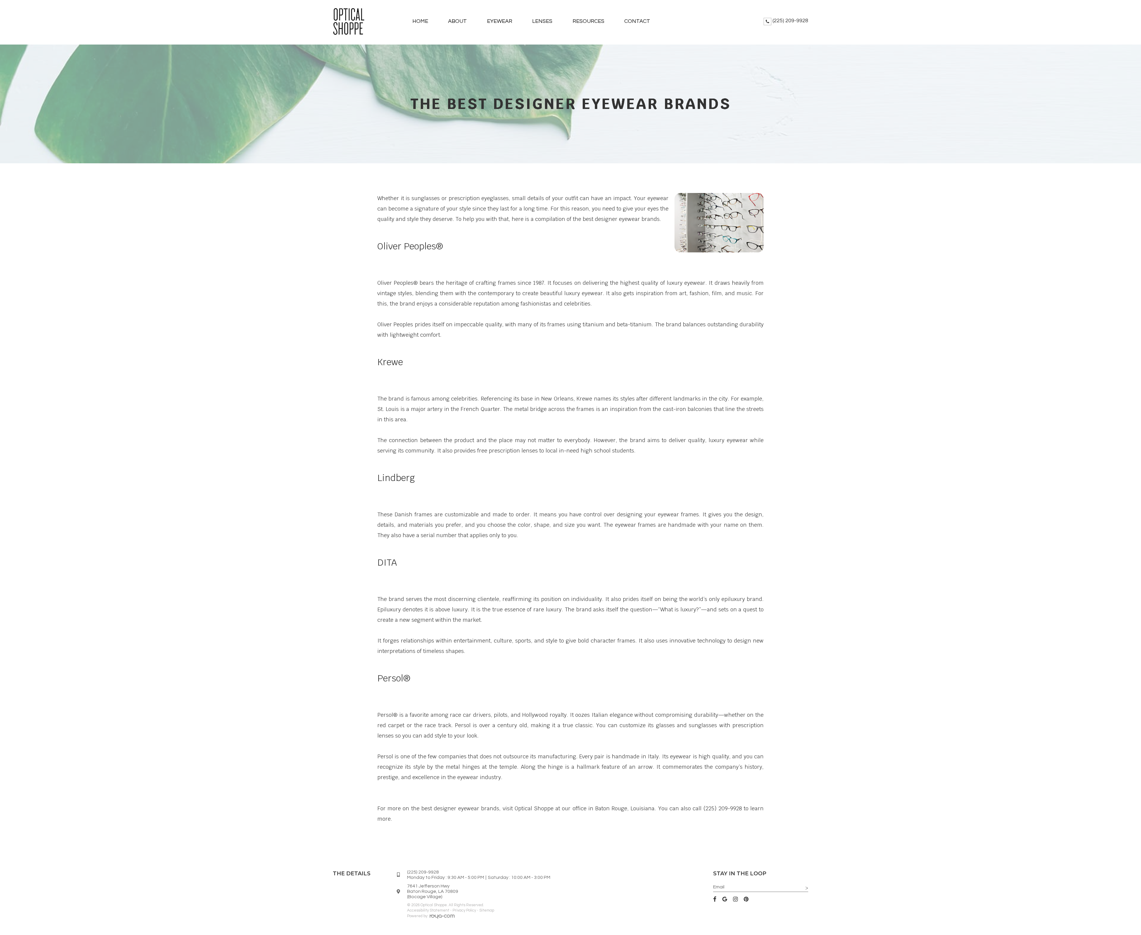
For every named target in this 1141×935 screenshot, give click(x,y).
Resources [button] (588, 21)
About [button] (457, 21)
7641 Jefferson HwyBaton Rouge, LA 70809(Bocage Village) (432, 891)
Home (420, 21)
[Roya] (442, 917)
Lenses (542, 21)
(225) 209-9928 (790, 20)
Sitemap (486, 910)
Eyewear (499, 21)
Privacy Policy (464, 910)
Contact (637, 21)
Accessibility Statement (428, 910)
